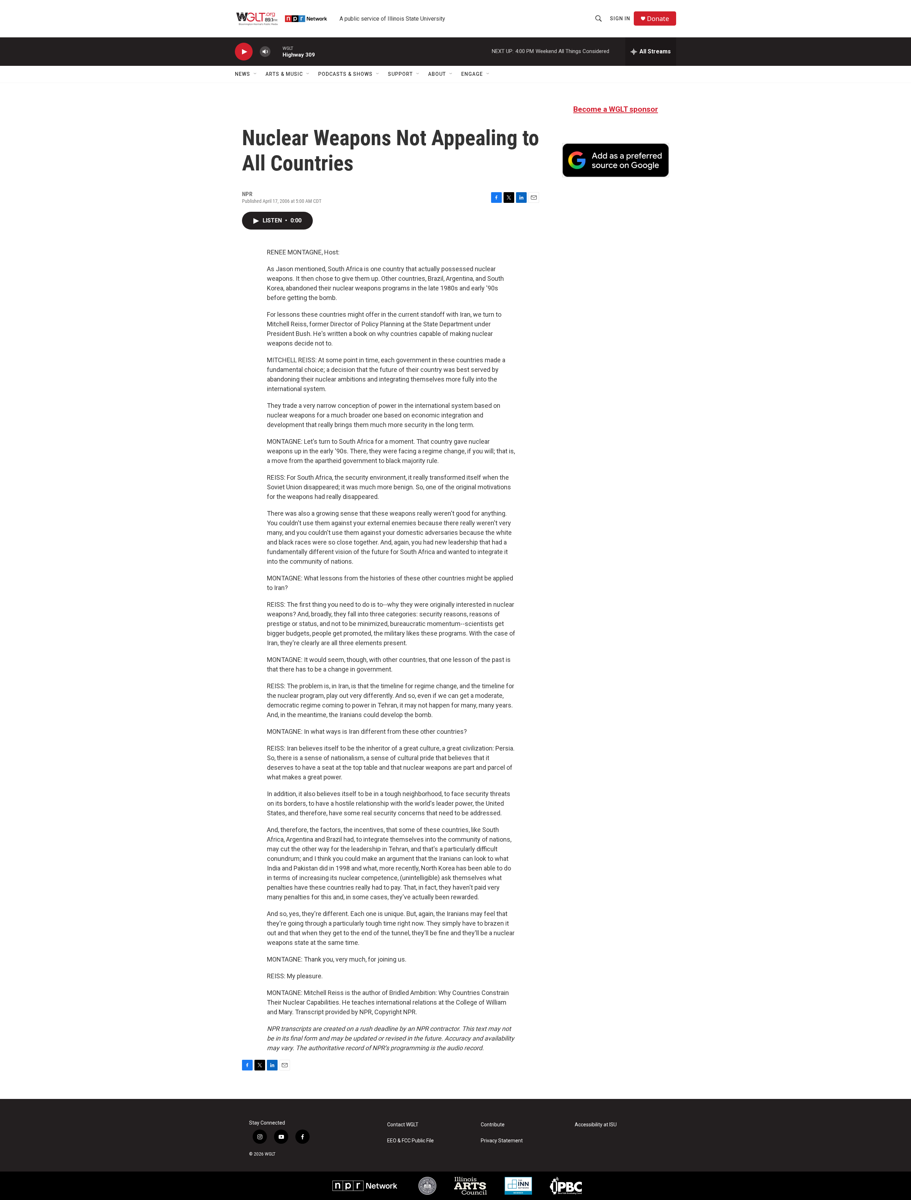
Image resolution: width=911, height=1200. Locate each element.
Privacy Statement (502, 1140)
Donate (658, 18)
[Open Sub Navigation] (255, 74)
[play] (243, 52)
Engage (472, 74)
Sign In (620, 18)
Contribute (493, 1124)
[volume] (265, 52)
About (437, 74)
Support (400, 74)
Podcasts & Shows (345, 74)
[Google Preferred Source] (616, 160)
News (242, 74)
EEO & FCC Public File (410, 1140)
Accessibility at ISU (596, 1124)
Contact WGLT (402, 1124)
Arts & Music (284, 74)
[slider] (276, 51)
